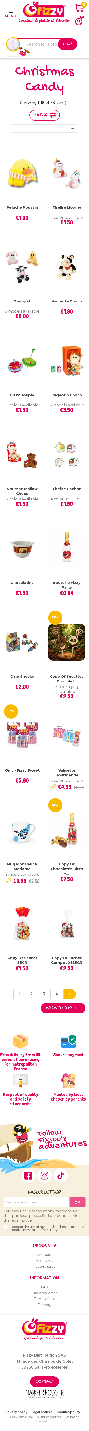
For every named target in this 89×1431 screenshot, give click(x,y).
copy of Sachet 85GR (22, 960)
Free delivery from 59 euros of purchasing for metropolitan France (20, 1062)
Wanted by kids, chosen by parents (68, 1096)
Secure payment (68, 1054)
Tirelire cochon (66, 489)
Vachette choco (67, 301)
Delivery (44, 1305)
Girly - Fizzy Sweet (22, 770)
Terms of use (44, 1299)
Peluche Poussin (22, 207)
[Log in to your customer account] (79, 20)
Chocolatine (22, 582)
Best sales (44, 1261)
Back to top (62, 1008)
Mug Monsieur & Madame (22, 866)
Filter (41, 115)
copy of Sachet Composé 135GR (66, 960)
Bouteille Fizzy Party (66, 585)
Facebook (28, 1175)
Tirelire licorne (66, 207)
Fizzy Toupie (22, 395)
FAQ (44, 1287)
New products (44, 1255)
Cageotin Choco (66, 395)
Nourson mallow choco (22, 491)
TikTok (61, 1175)
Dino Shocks (22, 676)
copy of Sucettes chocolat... (67, 678)
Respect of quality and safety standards (20, 1099)
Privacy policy (16, 1412)
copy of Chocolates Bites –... (67, 869)
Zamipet (22, 301)
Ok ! (67, 44)
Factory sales (44, 1266)
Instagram (44, 1175)
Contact (44, 1381)
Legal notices (42, 1412)
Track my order (44, 1293)
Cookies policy (68, 1412)
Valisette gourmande (66, 772)
